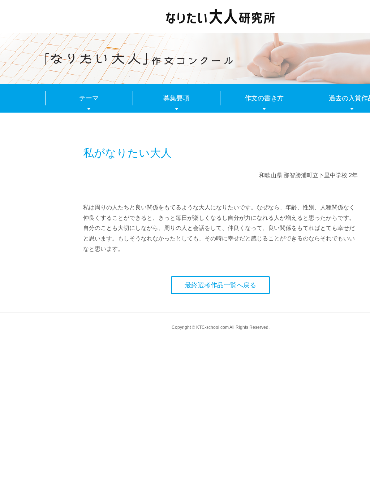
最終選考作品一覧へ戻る (220, 285)
